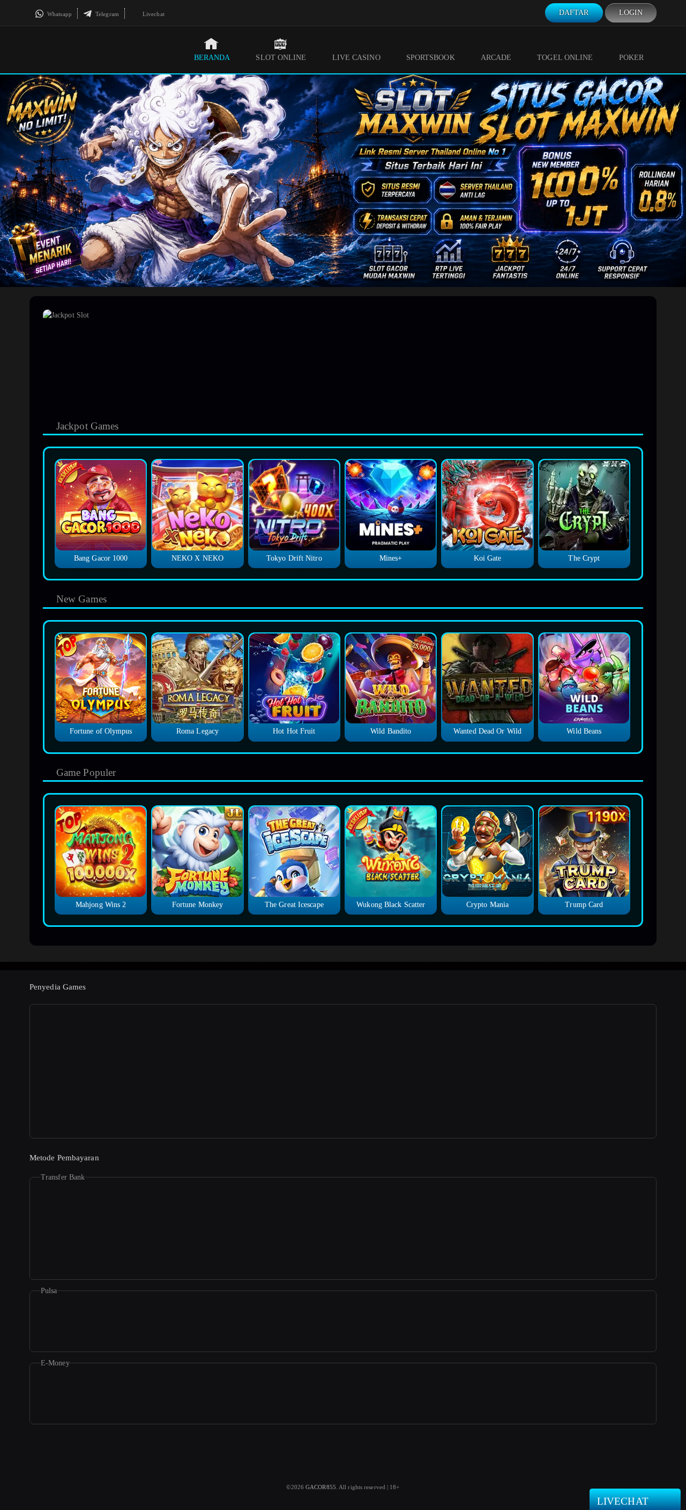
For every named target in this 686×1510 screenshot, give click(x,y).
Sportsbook (430, 58)
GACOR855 (320, 1487)
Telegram (106, 14)
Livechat (153, 14)
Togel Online (565, 58)
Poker (631, 58)
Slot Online (281, 58)
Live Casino (356, 58)
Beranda (212, 58)
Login (631, 13)
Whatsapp (59, 14)
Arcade (496, 58)
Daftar (574, 13)
